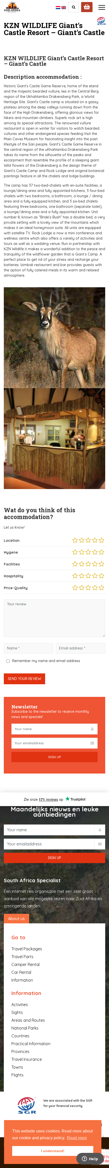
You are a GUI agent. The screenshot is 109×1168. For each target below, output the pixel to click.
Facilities (12, 564)
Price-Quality (16, 588)
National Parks (25, 1028)
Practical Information (30, 1043)
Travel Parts (22, 956)
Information (22, 980)
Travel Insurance (26, 1059)
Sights (17, 1012)
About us (16, 918)
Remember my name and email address (46, 661)
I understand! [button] (52, 1151)
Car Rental (21, 972)
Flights (17, 1074)
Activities (19, 1004)
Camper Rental (25, 964)
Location (12, 540)
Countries (20, 1035)
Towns (17, 1067)
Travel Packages (26, 948)
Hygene (11, 552)
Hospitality (13, 576)
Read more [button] (77, 1138)
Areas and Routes (28, 1020)
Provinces (20, 1051)
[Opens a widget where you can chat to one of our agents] (90, 1159)
